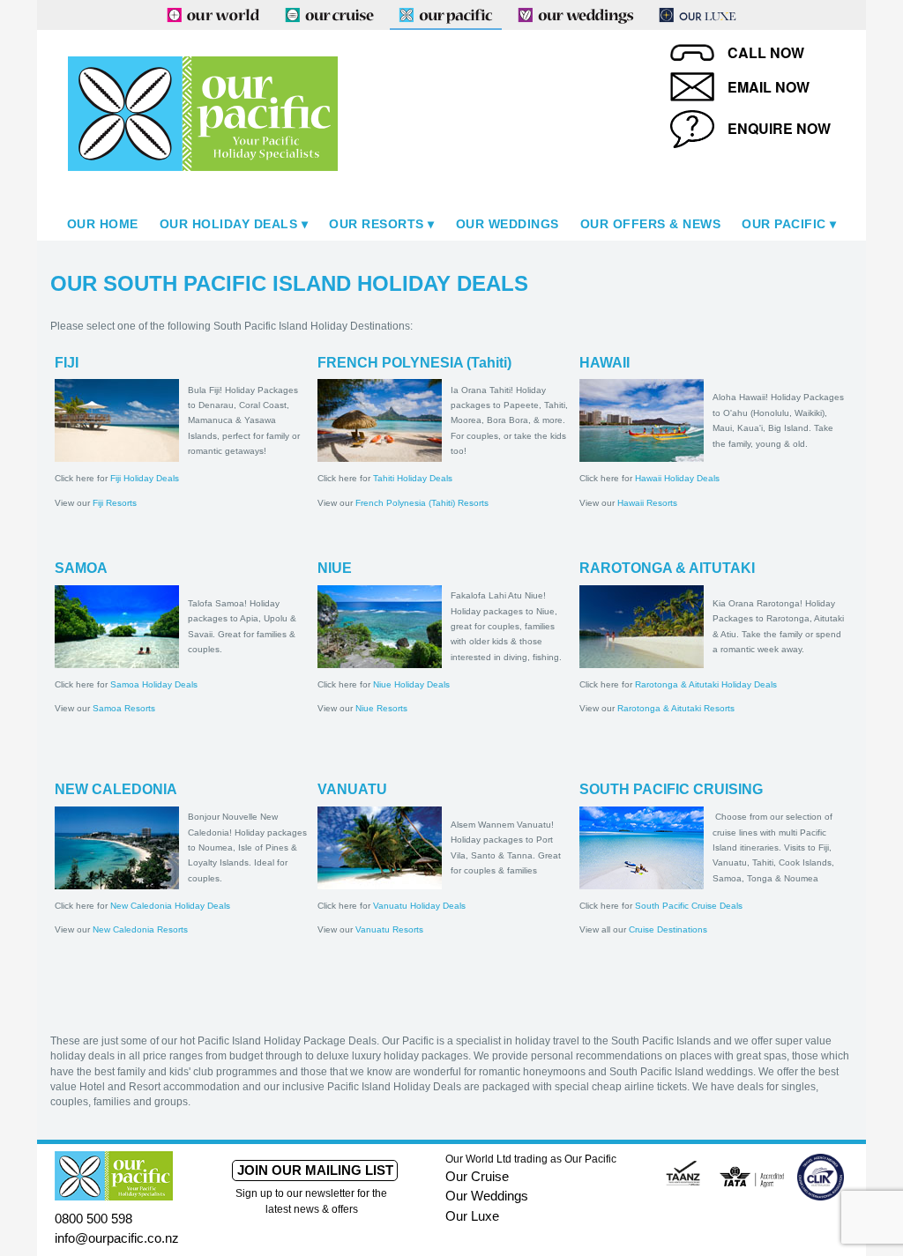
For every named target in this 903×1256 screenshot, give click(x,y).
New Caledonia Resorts (140, 929)
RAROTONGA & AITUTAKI (667, 568)
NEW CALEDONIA (116, 789)
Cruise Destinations (668, 929)
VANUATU (352, 789)
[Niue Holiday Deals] (379, 626)
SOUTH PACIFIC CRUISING (671, 789)
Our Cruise (477, 1176)
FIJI (66, 362)
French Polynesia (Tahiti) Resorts (422, 503)
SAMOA (81, 568)
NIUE (334, 568)
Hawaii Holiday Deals (677, 478)
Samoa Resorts (124, 708)
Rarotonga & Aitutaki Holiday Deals (706, 684)
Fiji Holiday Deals (144, 478)
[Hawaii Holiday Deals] (641, 419)
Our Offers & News (650, 224)
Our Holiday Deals (229, 224)
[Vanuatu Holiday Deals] (379, 847)
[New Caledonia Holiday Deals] (117, 847)
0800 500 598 (93, 1218)
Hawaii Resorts (647, 503)
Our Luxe (472, 1215)
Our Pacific (784, 224)
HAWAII (604, 362)
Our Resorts (376, 224)
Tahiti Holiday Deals (412, 478)
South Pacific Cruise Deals (689, 905)
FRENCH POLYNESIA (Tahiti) (414, 362)
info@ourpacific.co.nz (117, 1237)
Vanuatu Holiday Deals (419, 905)
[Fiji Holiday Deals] (117, 419)
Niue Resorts (381, 708)
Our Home (102, 224)
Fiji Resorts (115, 503)
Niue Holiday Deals (411, 684)
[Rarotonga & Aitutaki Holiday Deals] (641, 626)
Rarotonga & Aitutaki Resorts (676, 708)
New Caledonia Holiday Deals (170, 905)
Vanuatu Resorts (389, 929)
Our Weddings (507, 224)
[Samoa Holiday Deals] (117, 626)
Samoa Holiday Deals (154, 684)
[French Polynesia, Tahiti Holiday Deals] (379, 419)
